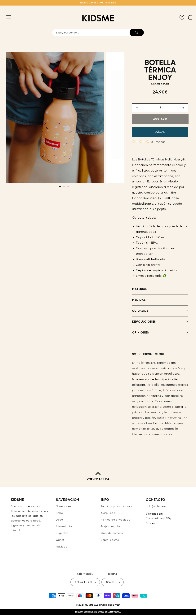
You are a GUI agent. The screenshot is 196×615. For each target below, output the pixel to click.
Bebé (59, 513)
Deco (59, 519)
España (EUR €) (83, 582)
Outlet (60, 540)
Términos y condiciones (116, 506)
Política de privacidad (115, 519)
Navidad (61, 546)
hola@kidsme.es (156, 506)
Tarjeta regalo (110, 526)
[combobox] (98, 32)
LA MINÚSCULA (114, 612)
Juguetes (62, 533)
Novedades (63, 506)
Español (110, 582)
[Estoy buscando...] (137, 32)
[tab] (60, 186)
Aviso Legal (108, 513)
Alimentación (64, 526)
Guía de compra (112, 533)
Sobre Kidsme (110, 540)
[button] (6, 17)
